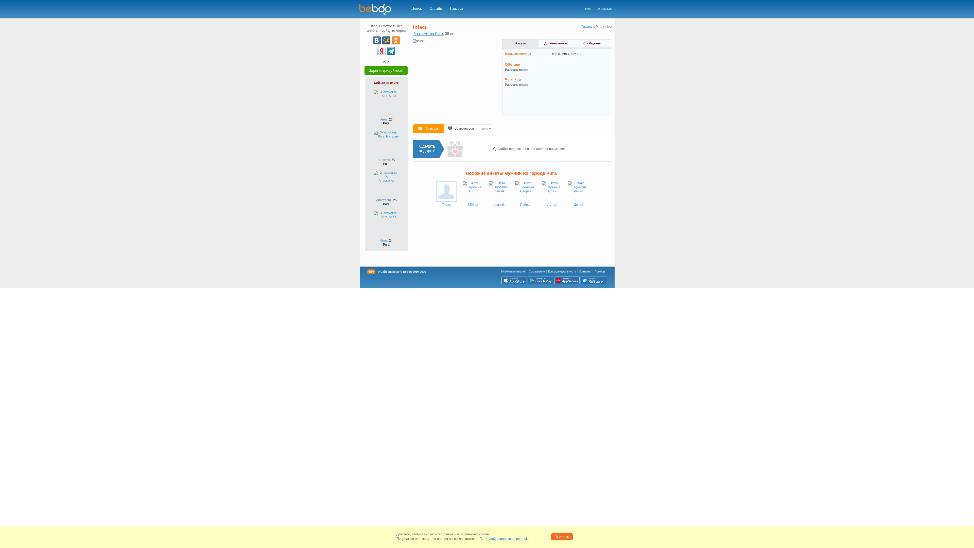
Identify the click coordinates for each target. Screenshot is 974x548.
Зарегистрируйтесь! (386, 70)
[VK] (377, 40)
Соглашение (537, 271)
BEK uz (473, 205)
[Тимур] (446, 191)
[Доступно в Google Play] (540, 280)
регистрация (604, 8)
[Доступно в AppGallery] (567, 280)
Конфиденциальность (562, 271)
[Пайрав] (525, 191)
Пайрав (525, 205)
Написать (431, 128)
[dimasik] (499, 191)
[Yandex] (381, 51)
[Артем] (552, 191)
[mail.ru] (386, 40)
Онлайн (436, 8)
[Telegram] (391, 51)
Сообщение (592, 43)
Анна (384, 119)
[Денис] (578, 191)
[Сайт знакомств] (378, 9)
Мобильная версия (513, 271)
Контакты (585, 271)
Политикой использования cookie (504, 539)
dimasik (499, 205)
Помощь (600, 271)
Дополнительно (556, 43)
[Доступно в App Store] (514, 280)
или (485, 128)
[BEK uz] (473, 191)
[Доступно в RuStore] (593, 280)
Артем (551, 205)
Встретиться (464, 128)
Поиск (416, 8)
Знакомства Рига (428, 33)
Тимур (446, 205)
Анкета (520, 43)
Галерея (456, 8)
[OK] (396, 40)
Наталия (383, 160)
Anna (384, 240)
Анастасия (384, 200)
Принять (561, 536)
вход (588, 8)
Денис (578, 205)
